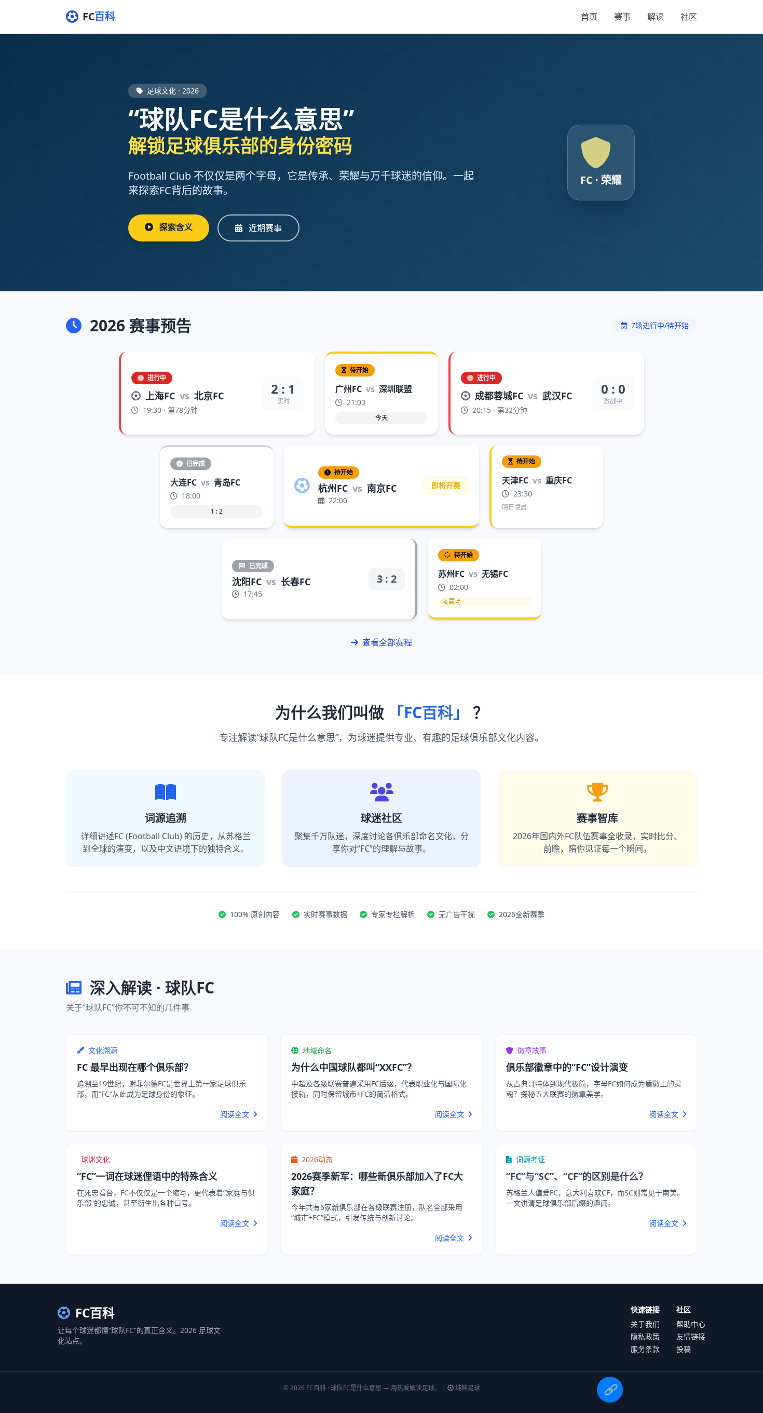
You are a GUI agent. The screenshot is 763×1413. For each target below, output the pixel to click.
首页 (589, 16)
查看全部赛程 (386, 642)
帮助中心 (690, 1324)
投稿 (683, 1349)
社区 (688, 16)
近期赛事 (264, 228)
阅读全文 (235, 1114)
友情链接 (690, 1336)
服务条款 (645, 1349)
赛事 (622, 16)
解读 (655, 16)
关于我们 (645, 1324)
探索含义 (175, 227)
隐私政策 (645, 1336)
